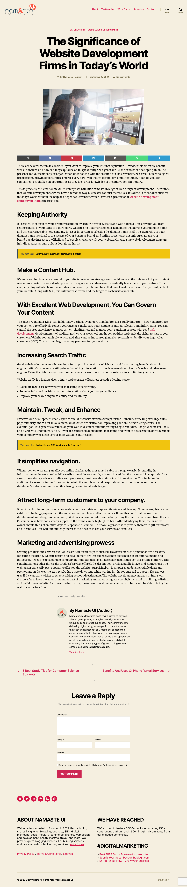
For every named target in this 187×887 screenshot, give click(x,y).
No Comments (123, 77)
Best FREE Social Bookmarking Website (123, 854)
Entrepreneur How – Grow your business (124, 860)
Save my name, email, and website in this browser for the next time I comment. (93, 765)
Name (60, 740)
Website (60, 752)
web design (70, 596)
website (80, 596)
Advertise (139, 9)
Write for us (77, 844)
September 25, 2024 (99, 77)
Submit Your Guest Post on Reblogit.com (124, 857)
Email (98, 740)
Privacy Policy (25, 853)
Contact (151, 9)
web (62, 596)
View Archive (76, 652)
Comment (62, 715)
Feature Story (77, 30)
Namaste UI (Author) (73, 77)
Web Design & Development (103, 30)
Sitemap (68, 853)
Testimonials (107, 9)
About (95, 9)
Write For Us (124, 9)
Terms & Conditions (49, 853)
